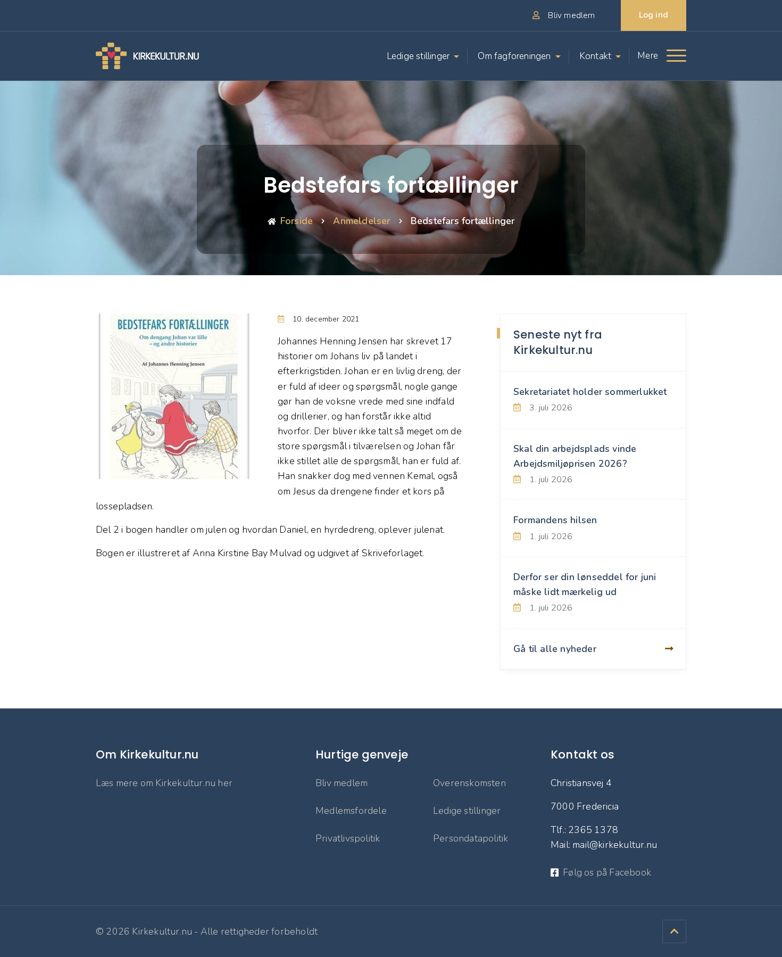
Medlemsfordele (351, 810)
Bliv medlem (341, 783)
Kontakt (595, 56)
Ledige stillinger (418, 56)
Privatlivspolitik (347, 838)
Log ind (653, 15)
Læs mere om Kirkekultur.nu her (164, 783)
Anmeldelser (361, 220)
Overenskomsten (469, 783)
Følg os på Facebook (607, 872)
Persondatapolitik (470, 838)
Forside (296, 220)
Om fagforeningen (514, 56)
